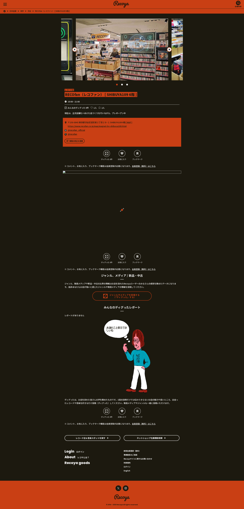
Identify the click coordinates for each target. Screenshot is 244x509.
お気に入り (122, 159)
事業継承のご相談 (130, 455)
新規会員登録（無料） (132, 451)
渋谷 (29, 11)
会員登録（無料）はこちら (144, 166)
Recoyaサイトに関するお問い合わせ (138, 459)
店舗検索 (238, 6)
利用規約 (127, 462)
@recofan (72, 134)
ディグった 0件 (106, 159)
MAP (129, 122)
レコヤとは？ (77, 457)
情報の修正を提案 (76, 141)
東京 (22, 11)
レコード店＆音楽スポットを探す (90, 438)
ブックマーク (137, 159)
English (127, 470)
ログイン (74, 452)
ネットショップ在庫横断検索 (150, 438)
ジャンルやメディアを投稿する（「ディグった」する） (125, 296)
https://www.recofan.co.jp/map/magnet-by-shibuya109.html (97, 126)
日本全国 (13, 11)
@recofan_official (76, 130)
